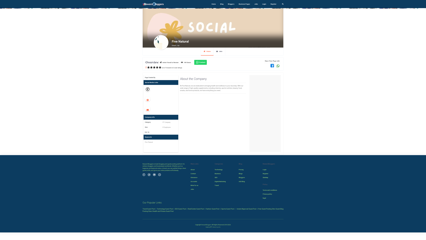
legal (264, 198)
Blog (221, 4)
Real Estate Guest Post (196, 209)
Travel (217, 185)
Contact (202, 62)
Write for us (194, 185)
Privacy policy (267, 194)
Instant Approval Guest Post (246, 209)
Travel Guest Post (149, 209)
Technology (218, 169)
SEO (216, 177)
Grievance (194, 177)
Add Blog (242, 181)
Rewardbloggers (206, 225)
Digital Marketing (220, 181)
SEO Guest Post (180, 209)
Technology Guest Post (165, 209)
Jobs (256, 4)
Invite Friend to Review (170, 62)
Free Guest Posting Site (266, 209)
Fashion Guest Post (212, 209)
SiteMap (265, 177)
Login (264, 4)
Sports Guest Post (227, 209)
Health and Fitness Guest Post (163, 211)
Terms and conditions (270, 190)
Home (214, 4)
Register (273, 4)
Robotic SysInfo (216, 227)
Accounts (194, 181)
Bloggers (231, 4)
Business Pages (244, 4)
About (193, 169)
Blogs (241, 173)
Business (218, 173)
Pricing (241, 169)
